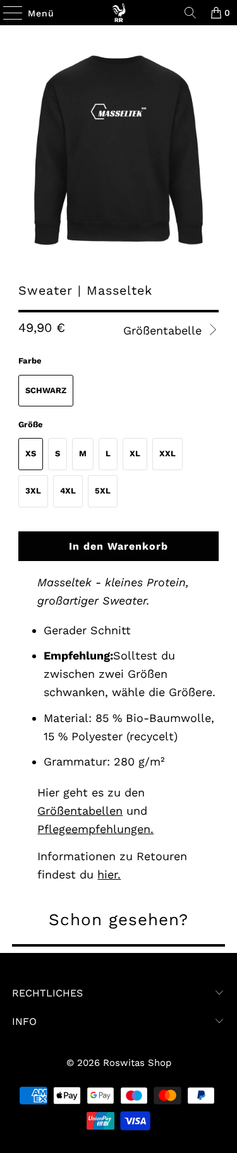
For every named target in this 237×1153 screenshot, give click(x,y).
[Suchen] (190, 12)
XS (30, 453)
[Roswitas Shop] (118, 12)
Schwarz (45, 390)
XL (135, 453)
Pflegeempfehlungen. (95, 829)
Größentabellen (80, 810)
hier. (109, 874)
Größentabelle (164, 330)
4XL (68, 490)
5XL (103, 490)
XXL (167, 453)
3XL (33, 490)
